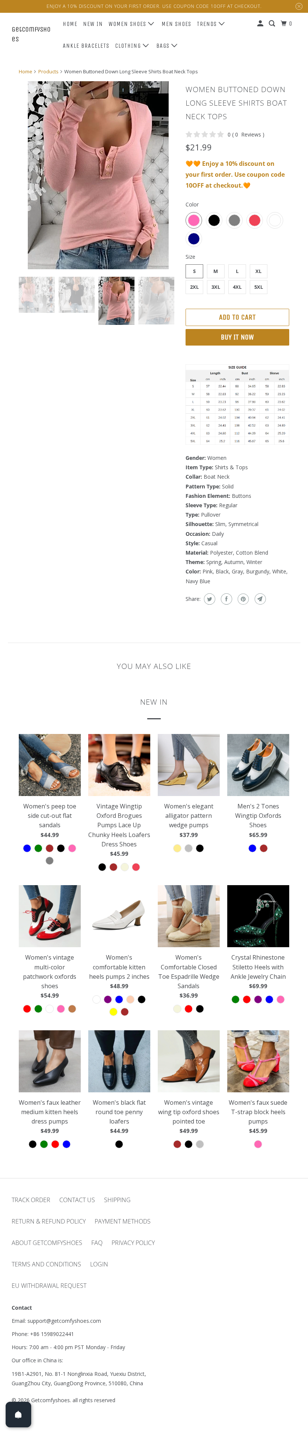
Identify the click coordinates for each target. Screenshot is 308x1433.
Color (192, 204)
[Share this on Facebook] (225, 599)
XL (258, 271)
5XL (258, 287)
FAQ (97, 1243)
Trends (208, 23)
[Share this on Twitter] (208, 599)
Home (70, 23)
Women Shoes (128, 23)
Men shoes (176, 23)
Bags (163, 45)
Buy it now (237, 337)
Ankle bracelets (86, 45)
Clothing (129, 45)
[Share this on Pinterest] (242, 599)
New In (93, 23)
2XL (194, 287)
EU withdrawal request (49, 1285)
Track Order (31, 1200)
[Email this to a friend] (259, 599)
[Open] (18, 1414)
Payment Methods (123, 1221)
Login (99, 1264)
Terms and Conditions (46, 1264)
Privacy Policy (133, 1243)
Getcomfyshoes (31, 34)
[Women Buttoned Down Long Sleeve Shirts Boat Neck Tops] (98, 175)
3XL (215, 287)
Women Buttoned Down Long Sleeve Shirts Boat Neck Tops (236, 102)
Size (190, 256)
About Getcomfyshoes (47, 1243)
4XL (237, 287)
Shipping (117, 1200)
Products (48, 71)
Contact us (77, 1200)
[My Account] (261, 24)
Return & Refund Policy (49, 1221)
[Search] (272, 24)
